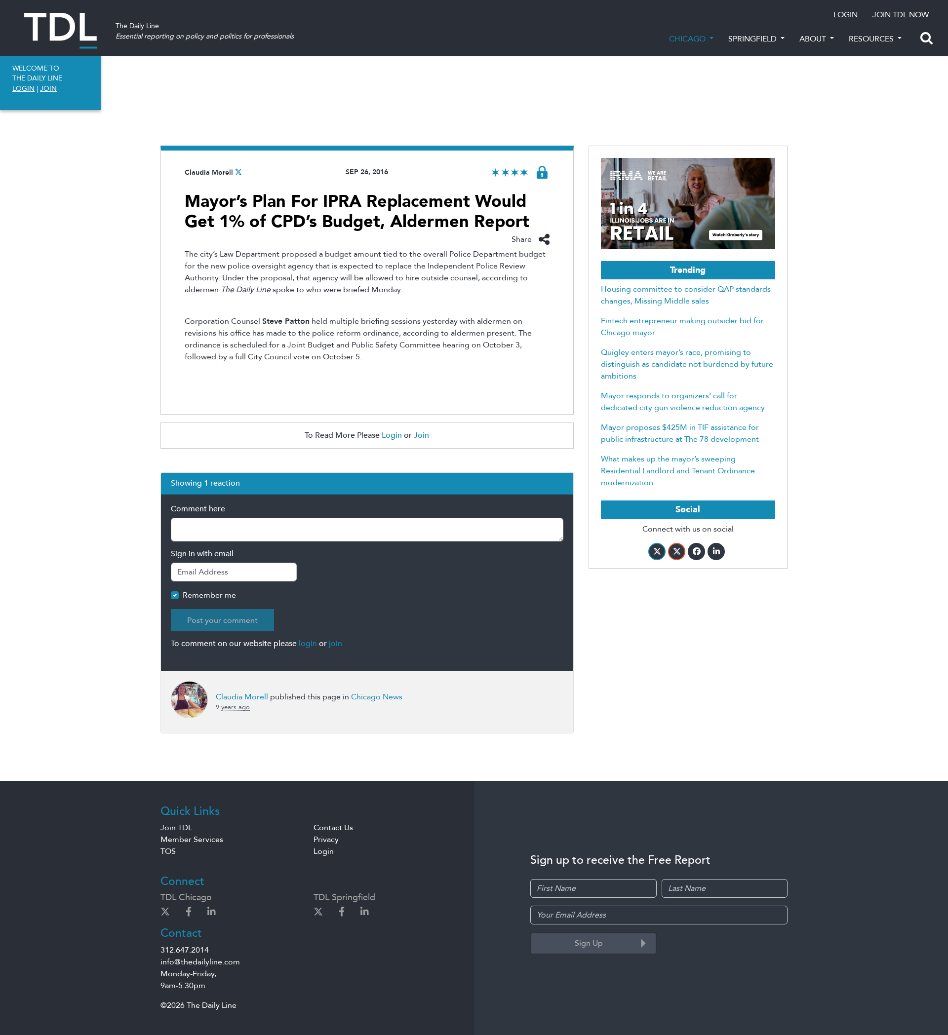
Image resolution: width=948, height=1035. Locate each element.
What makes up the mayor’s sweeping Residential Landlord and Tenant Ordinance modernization (678, 471)
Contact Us (333, 827)
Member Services (191, 839)
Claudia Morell (209, 172)
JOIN (48, 88)
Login (392, 435)
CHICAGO (688, 39)
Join (421, 435)
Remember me (209, 595)
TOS (168, 851)
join (335, 643)
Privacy (326, 839)
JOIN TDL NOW (900, 14)
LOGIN (845, 14)
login (308, 643)
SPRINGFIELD (753, 39)
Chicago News (376, 696)
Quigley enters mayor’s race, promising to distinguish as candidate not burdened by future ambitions (687, 364)
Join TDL (176, 827)
